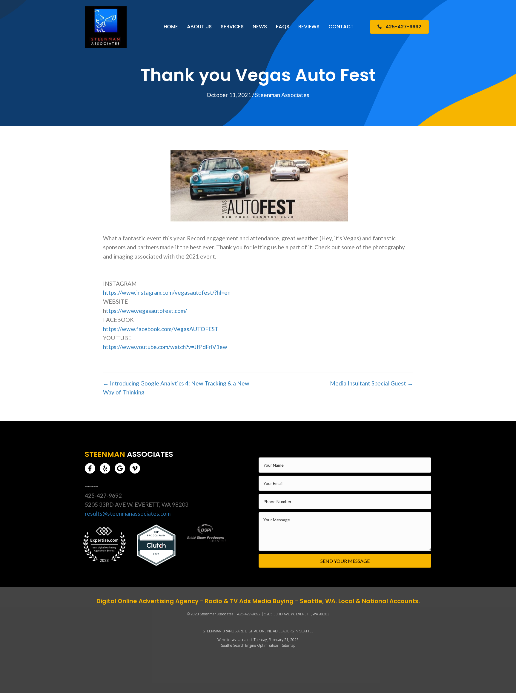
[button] (90, 468)
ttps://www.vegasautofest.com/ (146, 310)
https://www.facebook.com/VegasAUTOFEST (161, 328)
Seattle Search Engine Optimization (249, 645)
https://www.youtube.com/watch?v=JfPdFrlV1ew (165, 346)
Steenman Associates (282, 94)
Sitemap (288, 645)
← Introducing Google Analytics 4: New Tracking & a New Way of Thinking (176, 388)
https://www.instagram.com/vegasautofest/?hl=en (167, 292)
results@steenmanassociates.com (128, 513)
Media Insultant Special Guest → (371, 383)
